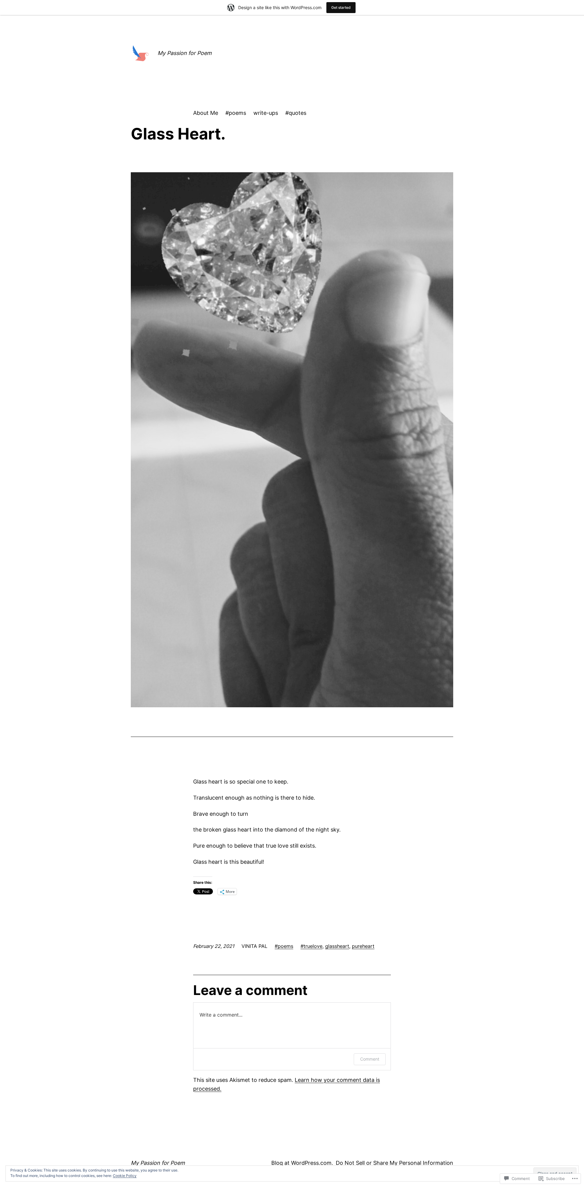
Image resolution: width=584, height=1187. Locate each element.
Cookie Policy (125, 1175)
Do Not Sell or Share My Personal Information (394, 1163)
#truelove (311, 946)
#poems (284, 946)
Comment (369, 1059)
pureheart (363, 946)
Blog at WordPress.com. (302, 1163)
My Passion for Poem (185, 53)
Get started (341, 7)
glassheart (337, 946)
